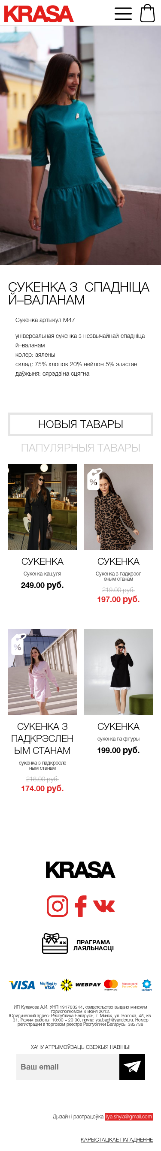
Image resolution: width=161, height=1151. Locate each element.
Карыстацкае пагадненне (117, 1140)
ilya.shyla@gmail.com (129, 1117)
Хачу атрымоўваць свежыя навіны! (81, 1047)
